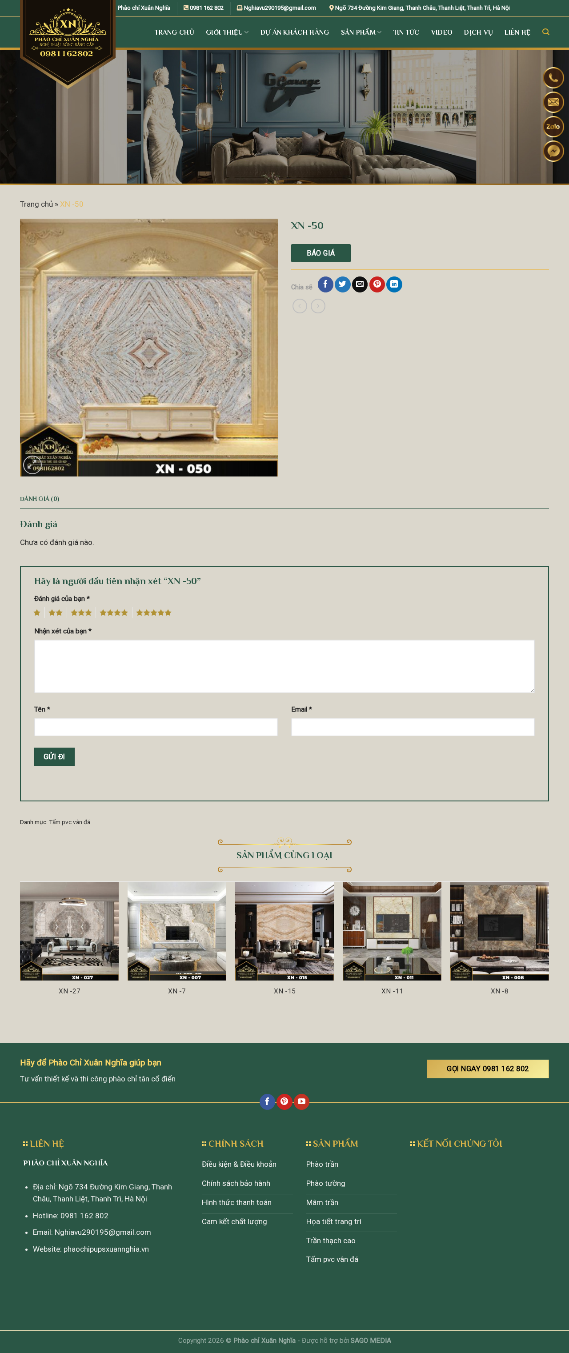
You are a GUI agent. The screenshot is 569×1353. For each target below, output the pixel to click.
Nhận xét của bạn (63, 631)
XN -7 (177, 991)
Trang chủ (36, 204)
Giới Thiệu (224, 32)
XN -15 (285, 991)
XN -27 (69, 991)
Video (442, 32)
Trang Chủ (174, 32)
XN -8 (500, 991)
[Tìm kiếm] (545, 32)
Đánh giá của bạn (62, 599)
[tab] (39, 499)
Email (301, 709)
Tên (42, 709)
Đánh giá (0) (39, 499)
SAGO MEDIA (371, 1341)
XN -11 (392, 991)
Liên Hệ (517, 32)
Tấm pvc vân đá (69, 821)
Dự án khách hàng (294, 32)
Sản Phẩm (358, 32)
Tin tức (406, 32)
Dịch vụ (478, 32)
